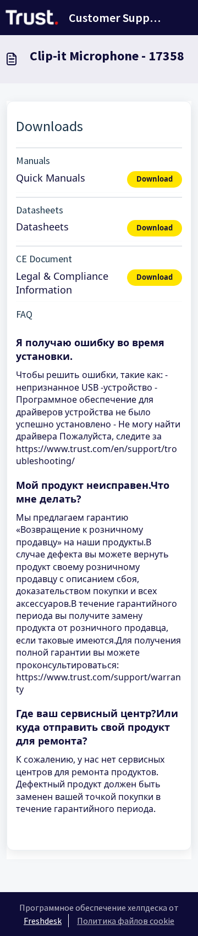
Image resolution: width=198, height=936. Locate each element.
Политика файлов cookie (125, 920)
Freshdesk (43, 920)
